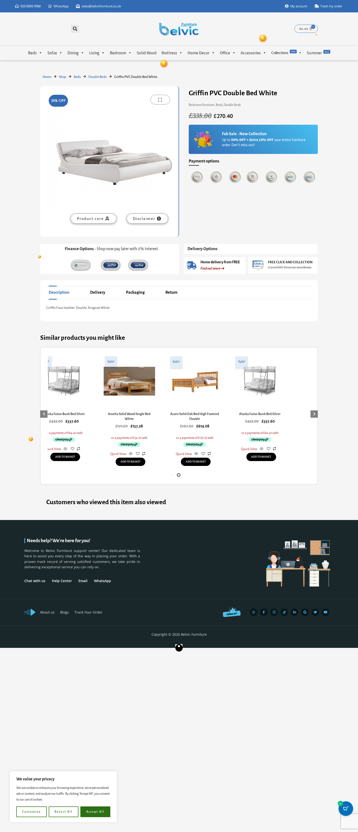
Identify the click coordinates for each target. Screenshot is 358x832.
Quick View (53, 449)
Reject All (64, 811)
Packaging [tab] (135, 292)
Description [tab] (59, 292)
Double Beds (97, 77)
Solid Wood (147, 53)
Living (94, 53)
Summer (318, 53)
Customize (31, 811)
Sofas (52, 53)
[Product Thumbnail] (160, 99)
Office (225, 53)
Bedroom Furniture (202, 105)
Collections (283, 52)
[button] (75, 29)
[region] (63, 796)
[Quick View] (65, 449)
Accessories (251, 53)
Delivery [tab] (97, 292)
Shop (62, 77)
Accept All (95, 811)
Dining (73, 53)
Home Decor (198, 53)
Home (47, 77)
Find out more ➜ (212, 268)
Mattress (169, 53)
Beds (32, 53)
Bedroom (118, 53)
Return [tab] (171, 292)
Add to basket (65, 456)
